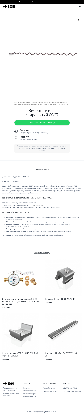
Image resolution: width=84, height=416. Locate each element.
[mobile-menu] (79, 6)
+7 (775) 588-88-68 (36, 205)
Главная (16, 102)
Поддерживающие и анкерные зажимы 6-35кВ (32, 104)
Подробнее (6, 307)
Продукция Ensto (25, 102)
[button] (78, 20)
